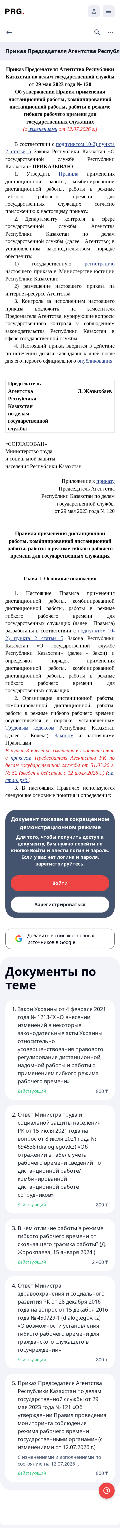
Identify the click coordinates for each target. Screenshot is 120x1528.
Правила (68, 174)
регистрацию (100, 263)
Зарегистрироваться (60, 904)
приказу (105, 481)
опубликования (94, 361)
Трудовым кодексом (29, 728)
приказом (21, 758)
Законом (64, 735)
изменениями (42, 129)
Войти (60, 883)
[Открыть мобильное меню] (109, 11)
